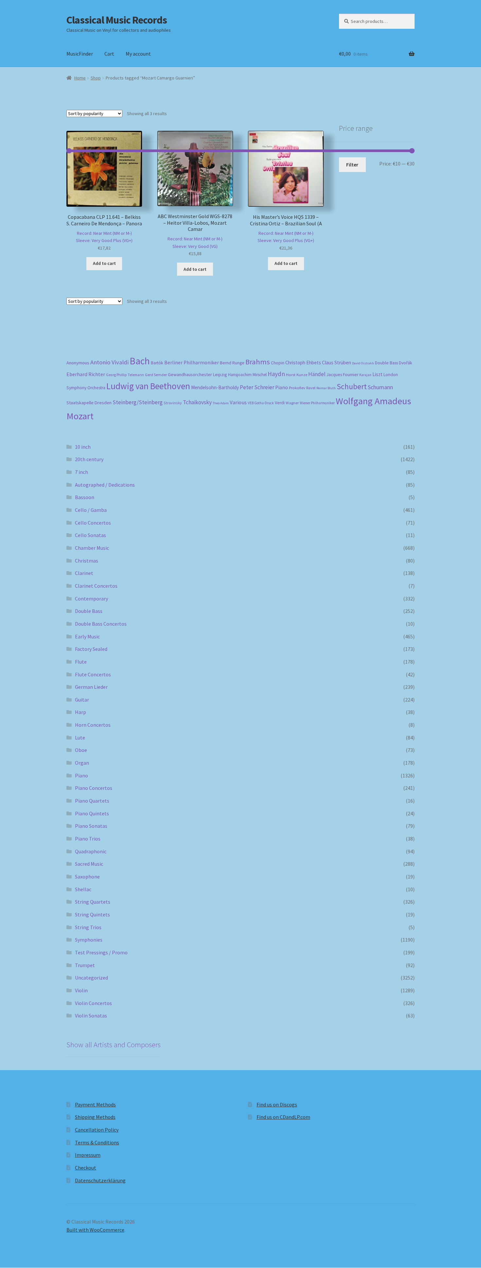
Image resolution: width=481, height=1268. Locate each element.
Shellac (83, 889)
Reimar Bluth (326, 388)
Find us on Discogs (277, 1104)
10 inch (83, 446)
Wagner (292, 402)
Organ (82, 762)
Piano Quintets (92, 813)
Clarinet (84, 573)
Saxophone (87, 876)
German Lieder (91, 687)
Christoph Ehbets (303, 362)
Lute (80, 737)
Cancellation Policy (96, 1129)
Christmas (86, 560)
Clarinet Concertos (96, 585)
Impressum (87, 1155)
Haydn (276, 374)
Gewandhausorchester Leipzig (197, 374)
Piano (281, 387)
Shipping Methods (95, 1117)
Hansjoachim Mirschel (247, 374)
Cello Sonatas (90, 535)
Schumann (380, 387)
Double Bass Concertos (101, 623)
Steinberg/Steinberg (138, 402)
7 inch (81, 472)
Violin (81, 990)
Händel (317, 374)
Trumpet (85, 965)
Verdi (280, 403)
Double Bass (386, 363)
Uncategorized (91, 977)
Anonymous (77, 363)
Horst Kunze (296, 374)
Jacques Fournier (342, 374)
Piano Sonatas (91, 826)
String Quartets (92, 901)
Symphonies (88, 939)
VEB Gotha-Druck (261, 403)
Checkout (85, 1167)
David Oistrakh (363, 363)
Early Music (87, 636)
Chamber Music (92, 548)
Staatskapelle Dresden (89, 403)
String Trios (88, 927)
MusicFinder (79, 53)
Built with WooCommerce (95, 1229)
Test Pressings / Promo (101, 952)
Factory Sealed (91, 649)
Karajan (365, 375)
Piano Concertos (93, 788)
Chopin (277, 363)
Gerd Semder (156, 374)
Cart (109, 53)
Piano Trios (87, 838)
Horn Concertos (93, 724)
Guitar (82, 699)
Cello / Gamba (91, 510)
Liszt (377, 374)
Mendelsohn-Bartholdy (215, 387)
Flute (81, 661)
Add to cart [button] (104, 263)
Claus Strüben (336, 362)
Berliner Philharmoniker (191, 362)
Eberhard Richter (85, 374)
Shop (96, 78)
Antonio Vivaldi (109, 362)
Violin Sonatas (91, 1015)
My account (138, 53)
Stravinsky (173, 402)
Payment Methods (95, 1104)
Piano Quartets (92, 800)
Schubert (352, 386)
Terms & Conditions (97, 1142)
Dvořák (405, 363)
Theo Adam (221, 403)
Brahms (257, 361)
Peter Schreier (257, 387)
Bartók (157, 363)
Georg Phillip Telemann (125, 375)
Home (80, 78)
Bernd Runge (232, 363)
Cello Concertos (93, 522)
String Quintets (92, 914)
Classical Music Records (116, 19)
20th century (89, 459)
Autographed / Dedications (105, 484)
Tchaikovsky (197, 402)
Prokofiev (297, 387)
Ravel (310, 387)
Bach (140, 361)
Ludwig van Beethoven (148, 385)
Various (238, 402)
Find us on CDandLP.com (283, 1117)
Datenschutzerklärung (100, 1180)
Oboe (81, 750)
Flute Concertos (93, 674)
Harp (80, 712)
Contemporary (91, 598)
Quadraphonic (90, 851)
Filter (352, 164)
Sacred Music (89, 863)
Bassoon (84, 497)
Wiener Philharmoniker (317, 403)
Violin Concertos (93, 1003)
